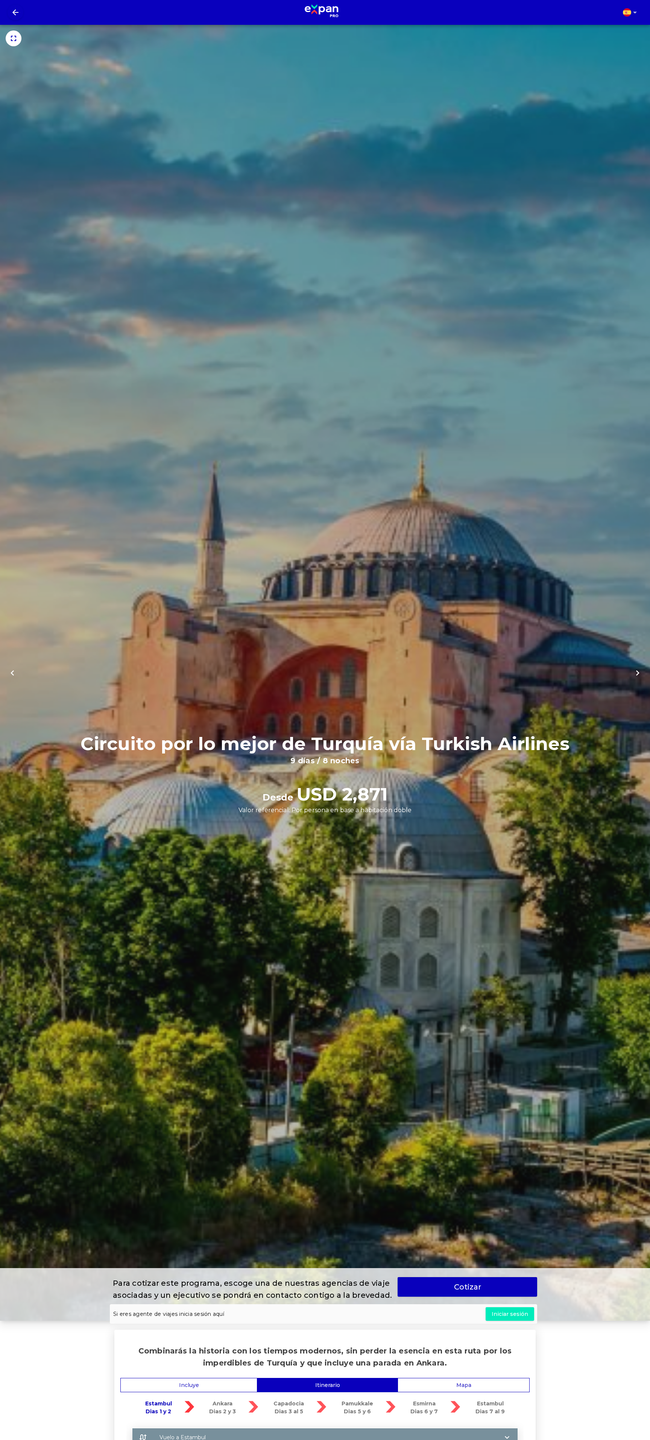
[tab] (189, 1385)
